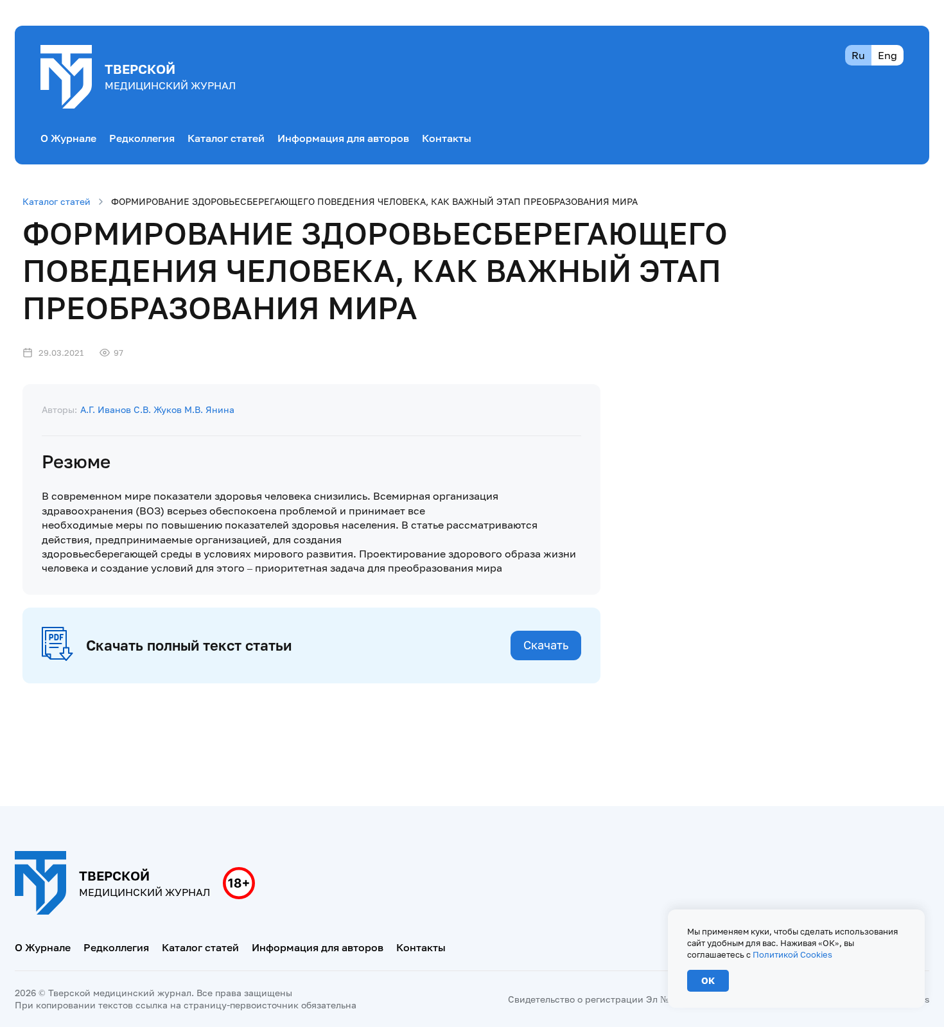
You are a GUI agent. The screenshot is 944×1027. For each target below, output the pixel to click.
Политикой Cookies (792, 954)
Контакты (446, 138)
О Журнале (68, 138)
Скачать (545, 645)
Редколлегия (142, 138)
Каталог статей (226, 138)
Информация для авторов (343, 138)
